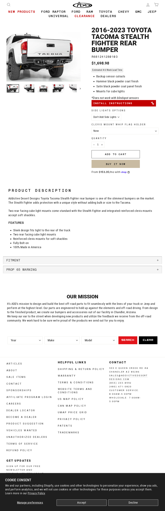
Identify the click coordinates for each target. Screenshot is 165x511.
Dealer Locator (20, 410)
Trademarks (69, 432)
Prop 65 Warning (21, 270)
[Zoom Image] (43, 57)
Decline (133, 502)
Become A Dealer (21, 417)
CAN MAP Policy (72, 405)
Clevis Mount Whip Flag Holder (119, 124)
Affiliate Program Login (29, 397)
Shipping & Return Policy (81, 369)
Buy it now (116, 164)
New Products (21, 12)
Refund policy (19, 450)
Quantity (99, 138)
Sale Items (16, 377)
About (11, 370)
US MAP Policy (71, 399)
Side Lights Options (109, 110)
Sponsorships (19, 390)
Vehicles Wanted (21, 430)
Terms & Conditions (76, 382)
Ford (76, 12)
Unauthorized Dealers (27, 437)
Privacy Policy (36, 493)
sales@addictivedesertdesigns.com (128, 377)
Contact (14, 383)
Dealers (108, 16)
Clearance (85, 16)
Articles (14, 363)
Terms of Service (22, 443)
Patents (65, 425)
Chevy (123, 12)
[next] (79, 88)
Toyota (105, 12)
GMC (138, 12)
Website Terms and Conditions (75, 390)
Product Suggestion (25, 423)
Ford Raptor (53, 12)
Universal (59, 16)
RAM (89, 12)
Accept (81, 502)
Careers (13, 403)
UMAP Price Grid (72, 412)
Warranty (67, 375)
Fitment (13, 260)
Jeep (152, 12)
